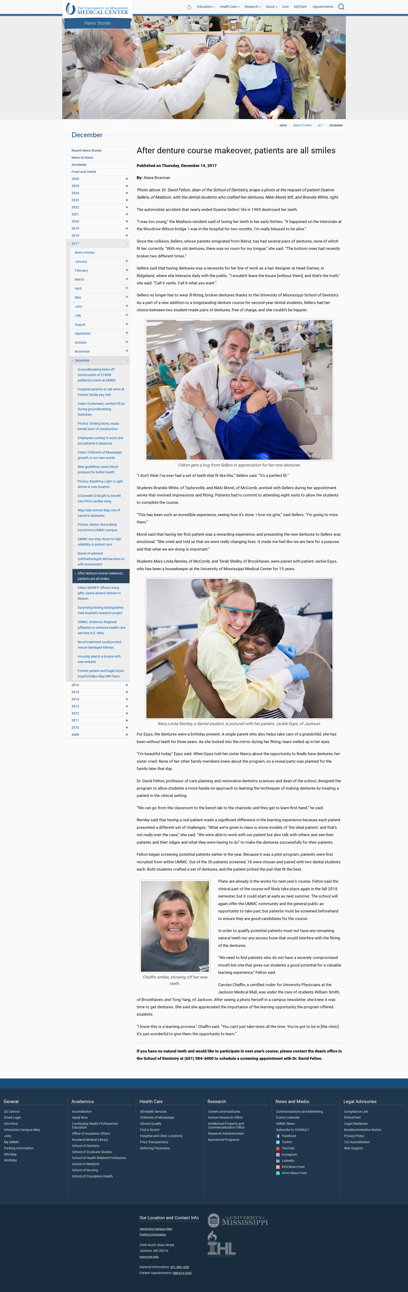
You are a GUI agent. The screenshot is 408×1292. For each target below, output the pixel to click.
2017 (320, 125)
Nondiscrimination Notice (362, 1130)
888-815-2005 (182, 1273)
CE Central (11, 1112)
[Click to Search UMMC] (341, 7)
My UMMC (11, 1142)
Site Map (10, 1154)
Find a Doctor (150, 1130)
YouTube (287, 1148)
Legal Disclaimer (356, 1124)
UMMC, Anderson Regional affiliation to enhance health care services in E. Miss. (101, 627)
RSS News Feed (292, 1167)
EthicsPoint (352, 1118)
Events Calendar (288, 1118)
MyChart (300, 7)
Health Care (228, 7)
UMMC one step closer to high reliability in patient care (99, 542)
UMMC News (285, 1124)
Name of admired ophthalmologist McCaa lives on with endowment (101, 559)
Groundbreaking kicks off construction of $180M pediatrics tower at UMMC (97, 375)
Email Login (12, 1118)
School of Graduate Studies (92, 1152)
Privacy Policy (354, 1136)
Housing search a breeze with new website (99, 659)
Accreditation (82, 1112)
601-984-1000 (179, 1267)
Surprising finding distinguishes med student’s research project (100, 610)
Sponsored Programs (223, 1140)
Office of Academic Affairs (91, 1134)
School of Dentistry (86, 1146)
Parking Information (19, 1148)
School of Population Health (92, 1176)
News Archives (82, 158)
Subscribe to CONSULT (292, 1130)
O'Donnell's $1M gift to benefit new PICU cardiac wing (99, 498)
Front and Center (84, 172)
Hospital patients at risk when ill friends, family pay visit (101, 392)
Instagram (288, 1155)
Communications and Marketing (299, 1112)
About (270, 7)
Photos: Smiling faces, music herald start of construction (98, 426)
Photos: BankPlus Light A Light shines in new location (100, 484)
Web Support (353, 1148)
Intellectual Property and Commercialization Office (226, 1125)
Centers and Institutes (224, 1112)
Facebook (288, 1136)
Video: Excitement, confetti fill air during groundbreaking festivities (101, 409)
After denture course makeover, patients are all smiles (100, 576)
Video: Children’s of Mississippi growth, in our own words (100, 455)
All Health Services (153, 1112)
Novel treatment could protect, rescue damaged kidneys (100, 645)
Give (285, 7)
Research (251, 7)
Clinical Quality (151, 1124)
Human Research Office (225, 1118)
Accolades (79, 165)
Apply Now (80, 1118)
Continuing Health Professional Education (95, 1125)
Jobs (7, 1136)
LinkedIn (287, 1161)
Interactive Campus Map (22, 1130)
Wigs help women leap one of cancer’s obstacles (99, 513)
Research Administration (226, 1134)
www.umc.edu (149, 1256)
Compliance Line (356, 1112)
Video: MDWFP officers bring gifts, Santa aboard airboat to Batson (99, 593)
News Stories (97, 22)
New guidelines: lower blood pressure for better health (98, 469)
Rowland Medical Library (90, 1140)
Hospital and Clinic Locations (161, 1136)
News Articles (85, 253)
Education (204, 7)
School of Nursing (85, 1170)
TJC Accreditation (357, 1142)
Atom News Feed (293, 1173)
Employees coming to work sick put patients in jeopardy (100, 440)
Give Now (11, 1124)
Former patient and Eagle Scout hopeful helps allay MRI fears (101, 673)
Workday (10, 1160)
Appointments (323, 7)
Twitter (286, 1142)
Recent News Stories (87, 151)
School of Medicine (85, 1164)
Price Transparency (154, 1142)
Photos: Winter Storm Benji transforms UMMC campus (97, 527)
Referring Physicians (155, 1148)
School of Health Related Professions (99, 1158)
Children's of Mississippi (157, 1118)
